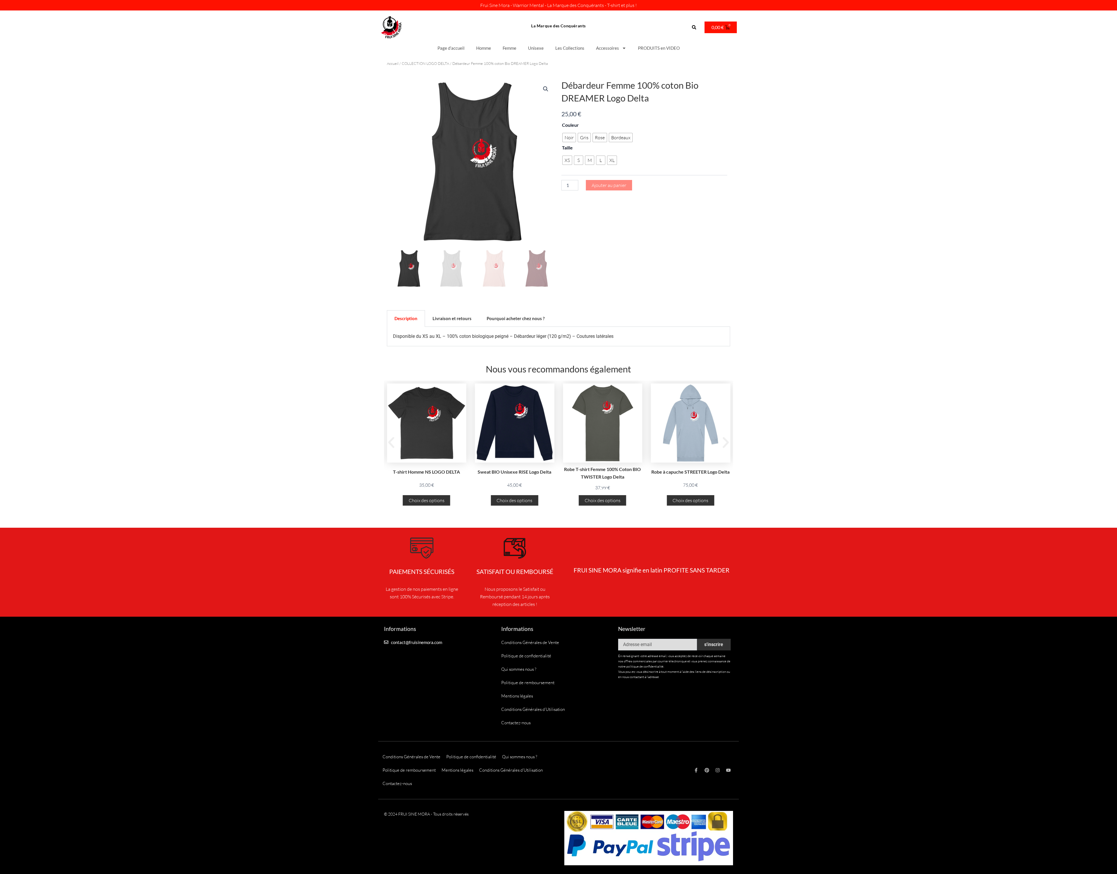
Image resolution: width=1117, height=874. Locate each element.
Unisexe (536, 48)
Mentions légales (517, 696)
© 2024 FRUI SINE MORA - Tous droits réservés (426, 813)
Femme (509, 48)
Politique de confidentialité (526, 656)
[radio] (569, 137)
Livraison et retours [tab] (452, 318)
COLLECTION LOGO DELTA (425, 63)
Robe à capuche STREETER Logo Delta (690, 472)
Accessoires (607, 48)
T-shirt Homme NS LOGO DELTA (426, 472)
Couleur (570, 125)
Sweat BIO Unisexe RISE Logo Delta (514, 472)
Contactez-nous (516, 722)
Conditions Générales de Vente (530, 642)
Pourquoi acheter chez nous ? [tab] (516, 318)
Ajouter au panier (609, 185)
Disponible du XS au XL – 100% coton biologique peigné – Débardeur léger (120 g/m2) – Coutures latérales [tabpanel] (503, 336)
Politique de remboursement (527, 682)
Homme (483, 48)
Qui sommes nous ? (518, 669)
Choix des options (426, 500)
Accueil (393, 63)
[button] (694, 27)
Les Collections (569, 48)
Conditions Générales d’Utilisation (533, 709)
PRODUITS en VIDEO (659, 48)
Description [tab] (405, 318)
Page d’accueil (451, 48)
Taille (567, 147)
